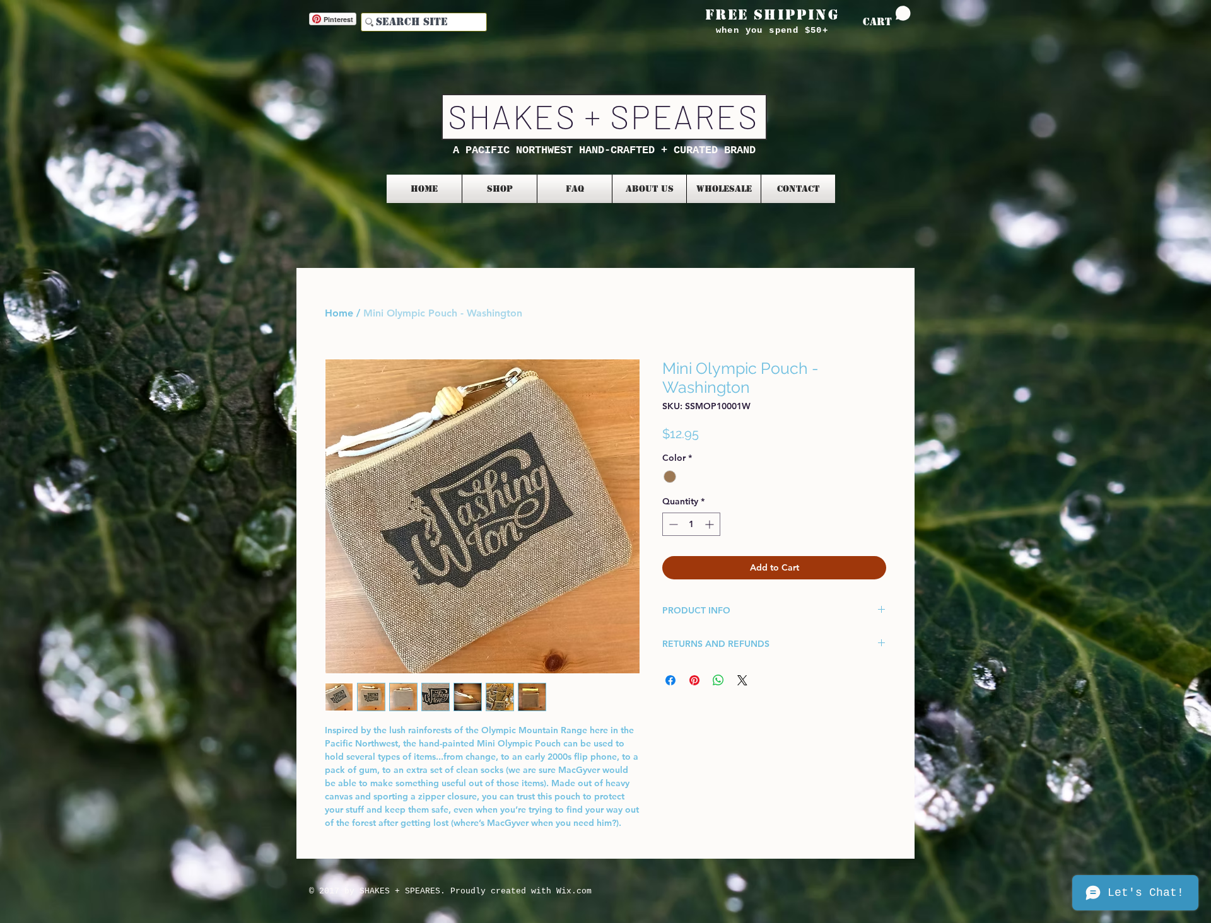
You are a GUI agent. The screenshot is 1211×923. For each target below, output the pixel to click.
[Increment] (710, 524)
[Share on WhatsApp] (718, 680)
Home (339, 313)
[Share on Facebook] (670, 680)
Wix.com (574, 891)
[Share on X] (742, 680)
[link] (887, 17)
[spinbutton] (691, 524)
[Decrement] (672, 524)
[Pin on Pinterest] (694, 680)
